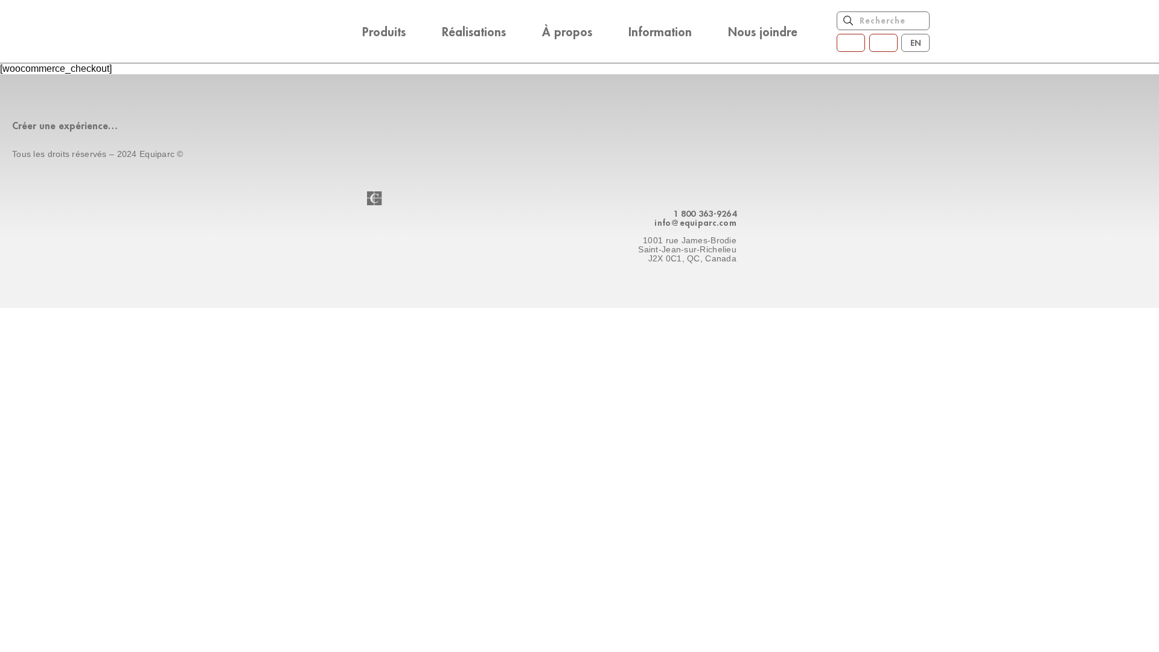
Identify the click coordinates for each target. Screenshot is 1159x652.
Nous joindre (762, 31)
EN (915, 42)
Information (660, 31)
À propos (567, 31)
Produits (384, 31)
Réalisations (474, 31)
